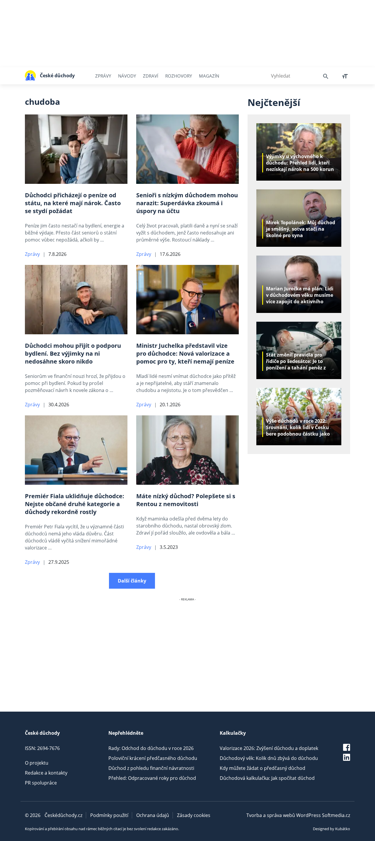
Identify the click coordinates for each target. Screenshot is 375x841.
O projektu (36, 763)
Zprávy (103, 76)
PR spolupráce (41, 783)
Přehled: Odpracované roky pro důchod (152, 778)
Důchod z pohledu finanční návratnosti (151, 768)
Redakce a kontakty (46, 773)
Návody (127, 76)
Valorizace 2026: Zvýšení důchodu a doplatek (269, 748)
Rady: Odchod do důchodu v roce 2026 (151, 748)
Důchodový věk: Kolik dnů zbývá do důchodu (269, 758)
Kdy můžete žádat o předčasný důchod (262, 768)
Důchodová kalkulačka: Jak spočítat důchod (267, 778)
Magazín (209, 76)
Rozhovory (178, 76)
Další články (132, 581)
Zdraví (150, 76)
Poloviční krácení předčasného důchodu (152, 758)
